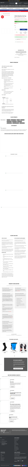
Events (1, 454)
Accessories (10, 5)
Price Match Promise (16, 444)
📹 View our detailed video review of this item (20, 17)
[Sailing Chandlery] (2, 2)
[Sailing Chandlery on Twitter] (21, 460)
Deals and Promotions (3, 453)
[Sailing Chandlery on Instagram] (18, 460)
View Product (12, 386)
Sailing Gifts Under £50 (19, 121)
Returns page (10, 311)
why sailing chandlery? (17, 360)
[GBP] (24, 3)
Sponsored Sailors (2, 460)
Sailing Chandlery (3, 465)
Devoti (13, 5)
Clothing (2, 5)
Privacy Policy (15, 450)
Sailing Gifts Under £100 (9, 121)
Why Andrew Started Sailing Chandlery (18, 368)
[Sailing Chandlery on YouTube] (22, 460)
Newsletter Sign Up (16, 443)
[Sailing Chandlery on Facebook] (19, 460)
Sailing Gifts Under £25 (14, 121)
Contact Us (15, 441)
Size (15, 25)
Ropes (4, 5)
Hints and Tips (2, 455)
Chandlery (7, 5)
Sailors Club (19, 11)
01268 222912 (3, 439)
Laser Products (16, 5)
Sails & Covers (23, 5)
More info (19, 39)
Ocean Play (20, 5)
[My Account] (25, 3)
